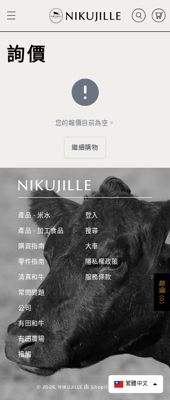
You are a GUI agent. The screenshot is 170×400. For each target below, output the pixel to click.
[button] (11, 15)
